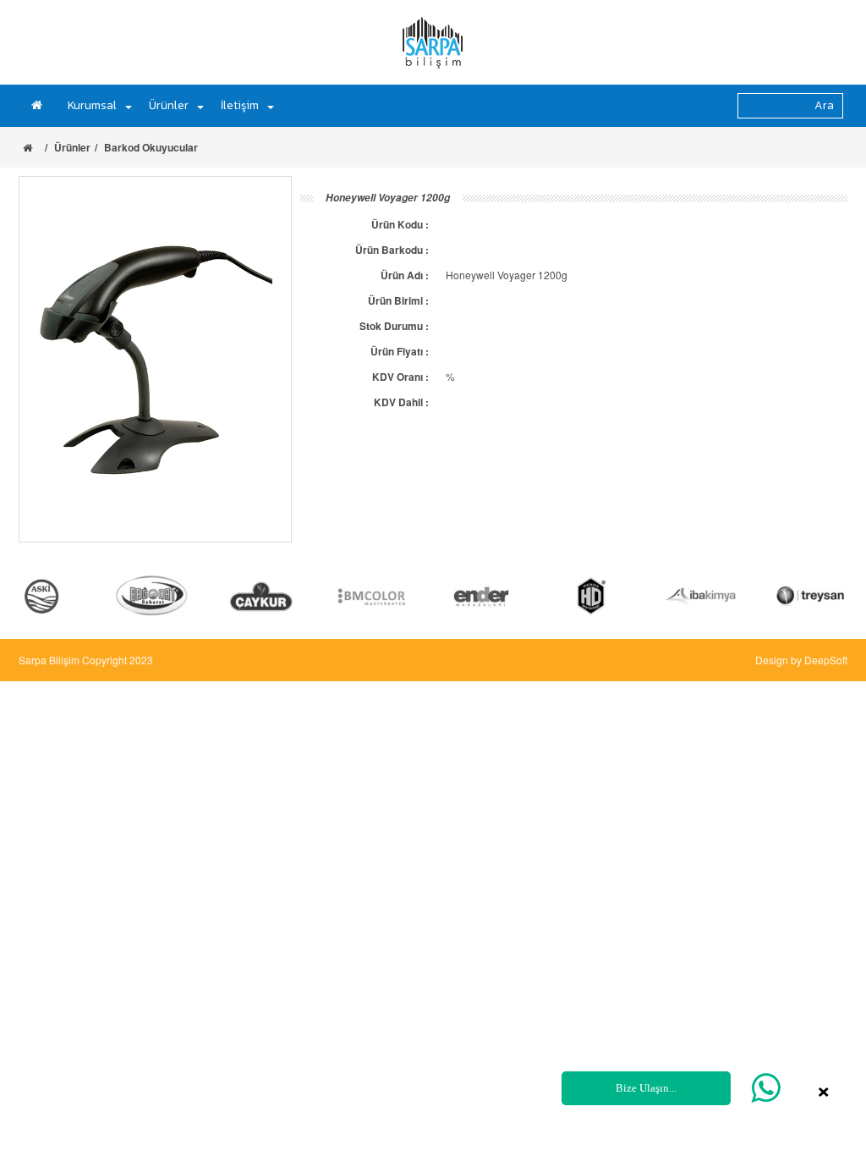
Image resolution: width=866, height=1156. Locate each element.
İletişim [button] (240, 105)
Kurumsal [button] (92, 105)
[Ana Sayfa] (41, 106)
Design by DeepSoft (801, 659)
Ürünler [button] (169, 105)
